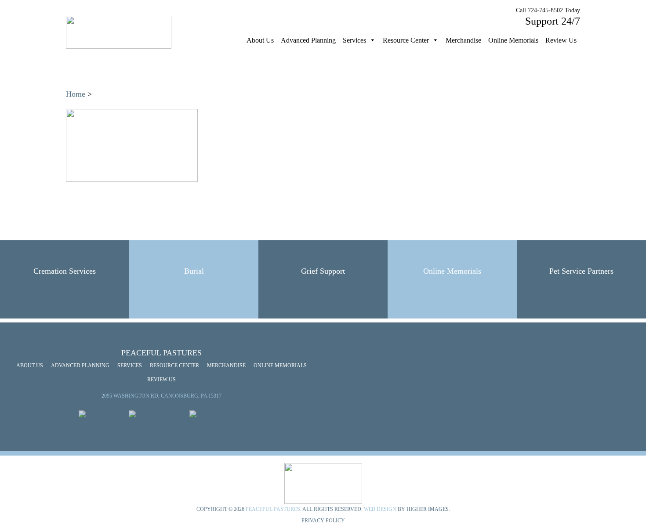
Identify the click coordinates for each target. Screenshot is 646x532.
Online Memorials (513, 40)
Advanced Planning (308, 40)
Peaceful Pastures (273, 509)
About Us (260, 40)
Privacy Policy (323, 521)
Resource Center (406, 40)
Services (354, 40)
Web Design (380, 509)
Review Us (561, 40)
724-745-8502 (545, 10)
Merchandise (463, 40)
